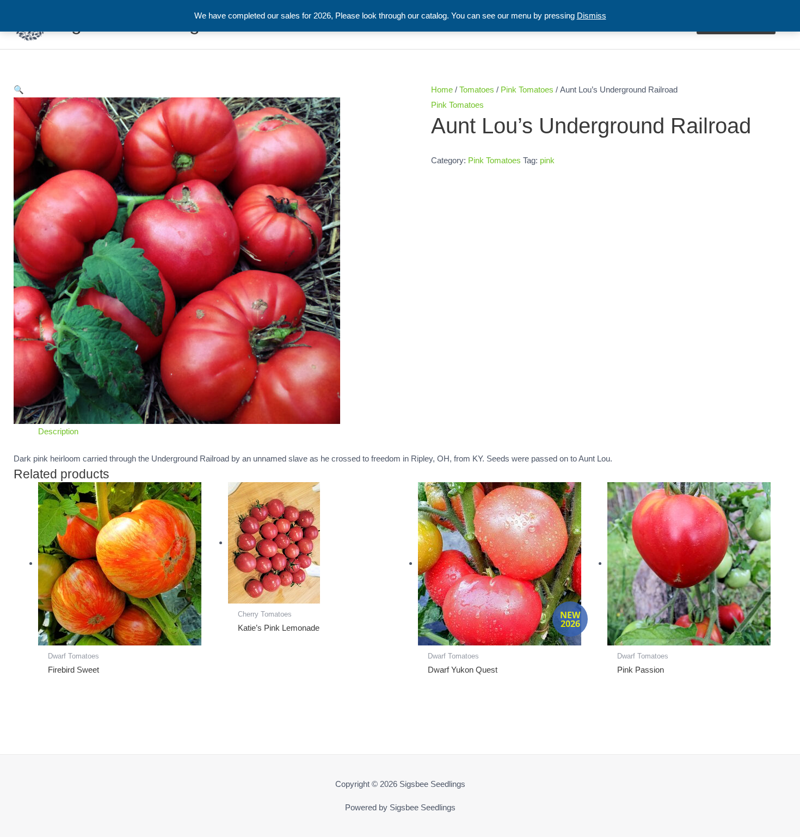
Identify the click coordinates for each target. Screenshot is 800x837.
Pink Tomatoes (527, 89)
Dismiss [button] (591, 15)
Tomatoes (476, 89)
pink (547, 160)
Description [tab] (58, 431)
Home (442, 89)
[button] (207, 89)
